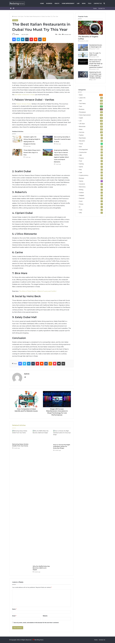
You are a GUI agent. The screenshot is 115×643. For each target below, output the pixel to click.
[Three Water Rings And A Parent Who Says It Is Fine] (17, 152)
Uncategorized (83, 149)
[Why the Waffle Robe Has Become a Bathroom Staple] (41, 497)
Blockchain (82, 126)
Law (78, 3)
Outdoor (81, 192)
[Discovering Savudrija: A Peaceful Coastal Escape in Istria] (48, 139)
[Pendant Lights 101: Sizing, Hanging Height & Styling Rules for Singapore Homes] (17, 139)
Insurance (82, 184)
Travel (81, 143)
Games (81, 181)
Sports (81, 166)
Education (82, 141)
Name (14, 609)
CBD (80, 155)
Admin (17, 34)
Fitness (81, 204)
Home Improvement (68, 3)
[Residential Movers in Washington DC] (83, 47)
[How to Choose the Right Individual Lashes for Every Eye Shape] (62, 436)
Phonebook (82, 112)
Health (57, 3)
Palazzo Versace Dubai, (23, 104)
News (83, 3)
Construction (83, 152)
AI (79, 207)
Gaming (81, 164)
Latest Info (82, 97)
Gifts (80, 212)
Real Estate (82, 138)
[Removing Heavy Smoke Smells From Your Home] (21, 436)
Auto (80, 146)
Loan (80, 172)
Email (14, 616)
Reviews (81, 178)
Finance (81, 158)
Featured (81, 198)
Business (49, 3)
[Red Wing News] (17, 3)
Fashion (81, 135)
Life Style (20, 16)
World (80, 95)
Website (45, 616)
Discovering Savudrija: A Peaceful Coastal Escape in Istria (62, 139)
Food (80, 161)
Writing (81, 189)
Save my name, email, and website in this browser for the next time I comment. (36, 622)
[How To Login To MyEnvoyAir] (83, 54)
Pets (80, 169)
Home (42, 3)
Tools (80, 210)
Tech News (82, 103)
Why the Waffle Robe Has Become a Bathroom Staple (41, 567)
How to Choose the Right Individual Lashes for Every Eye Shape (61, 446)
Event (80, 201)
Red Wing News (38, 639)
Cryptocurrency (83, 175)
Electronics (82, 187)
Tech (89, 3)
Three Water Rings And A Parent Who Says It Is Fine (32, 152)
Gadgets (81, 195)
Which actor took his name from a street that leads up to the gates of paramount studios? (96, 63)
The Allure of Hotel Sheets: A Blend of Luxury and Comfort (37, 291)
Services (81, 132)
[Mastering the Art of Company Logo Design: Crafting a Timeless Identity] (83, 74)
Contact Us (98, 3)
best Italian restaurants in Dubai (25, 94)
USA (80, 100)
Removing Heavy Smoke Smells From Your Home (20, 445)
